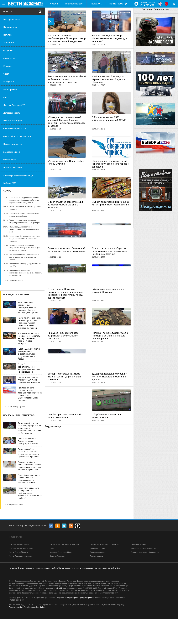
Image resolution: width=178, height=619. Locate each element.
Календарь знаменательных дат (18, 175)
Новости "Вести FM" (13, 167)
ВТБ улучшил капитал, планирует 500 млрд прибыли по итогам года (29, 380)
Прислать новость (147, 3)
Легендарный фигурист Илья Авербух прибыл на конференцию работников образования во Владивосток (29, 428)
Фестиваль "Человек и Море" (61, 552)
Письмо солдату (96, 556)
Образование (9, 159)
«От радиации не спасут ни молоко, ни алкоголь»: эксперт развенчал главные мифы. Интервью (29, 338)
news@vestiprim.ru (72, 598)
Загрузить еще (53, 426)
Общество (8, 50)
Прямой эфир (116, 4)
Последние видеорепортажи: (19, 415)
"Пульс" (52, 548)
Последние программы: (16, 294)
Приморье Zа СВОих (98, 548)
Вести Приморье (26, 4)
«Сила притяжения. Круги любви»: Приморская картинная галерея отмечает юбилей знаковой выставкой (29, 323)
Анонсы (6, 97)
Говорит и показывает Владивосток (145, 552)
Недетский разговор (57, 556)
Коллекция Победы (138, 544)
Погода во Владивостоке (155, 9)
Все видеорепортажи (14, 504)
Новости (54, 4)
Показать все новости (14, 280)
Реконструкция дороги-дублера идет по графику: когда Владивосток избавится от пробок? (30, 493)
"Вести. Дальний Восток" (18, 552)
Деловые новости (11, 113)
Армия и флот (10, 58)
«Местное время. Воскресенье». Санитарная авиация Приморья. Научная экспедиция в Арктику (28, 307)
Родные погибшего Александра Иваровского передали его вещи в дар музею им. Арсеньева (29, 466)
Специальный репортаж (14, 128)
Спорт (6, 73)
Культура (7, 66)
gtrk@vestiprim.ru (87, 598)
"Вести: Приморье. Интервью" (20, 556)
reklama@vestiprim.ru (37, 607)
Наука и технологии (12, 144)
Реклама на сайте (16, 607)
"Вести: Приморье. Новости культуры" (64, 544)
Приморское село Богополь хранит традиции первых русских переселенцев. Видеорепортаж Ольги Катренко (30, 394)
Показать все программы (15, 407)
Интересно (8, 81)
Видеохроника (10, 89)
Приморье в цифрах (12, 120)
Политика (8, 34)
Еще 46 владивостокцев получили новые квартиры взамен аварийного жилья (29, 479)
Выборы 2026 (9, 183)
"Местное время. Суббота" (19, 544)
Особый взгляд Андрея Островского (104, 544)
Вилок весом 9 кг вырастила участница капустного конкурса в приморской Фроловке (28, 453)
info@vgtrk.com (60, 588)
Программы (96, 4)
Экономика (8, 42)
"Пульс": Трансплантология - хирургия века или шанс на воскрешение (29, 368)
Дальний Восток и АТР (14, 105)
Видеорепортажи (74, 4)
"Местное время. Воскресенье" (21, 548)
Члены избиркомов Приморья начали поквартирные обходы (28, 441)
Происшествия (10, 27)
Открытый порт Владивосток (17, 136)
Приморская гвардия (98, 552)
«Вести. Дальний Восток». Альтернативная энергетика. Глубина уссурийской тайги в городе (29, 354)
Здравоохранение (11, 152)
